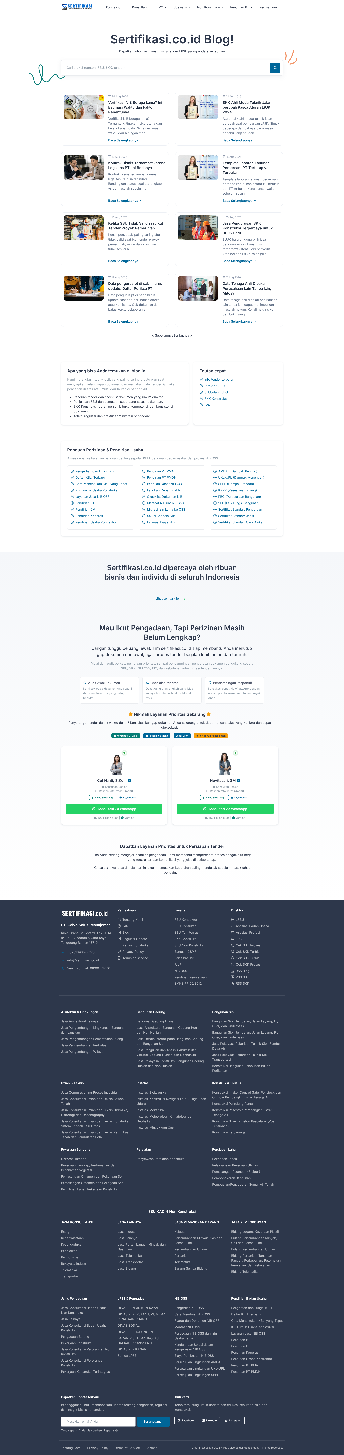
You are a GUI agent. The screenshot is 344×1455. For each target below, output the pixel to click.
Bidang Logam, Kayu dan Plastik (255, 1232)
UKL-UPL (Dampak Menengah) (241, 477)
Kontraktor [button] (114, 7)
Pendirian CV (85, 509)
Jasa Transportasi (131, 1262)
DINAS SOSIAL (129, 1325)
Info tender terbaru (218, 379)
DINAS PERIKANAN (132, 1349)
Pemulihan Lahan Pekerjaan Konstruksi (89, 1189)
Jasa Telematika (130, 1256)
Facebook (188, 1420)
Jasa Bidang (127, 1268)
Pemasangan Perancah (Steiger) (236, 1172)
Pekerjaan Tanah (224, 1159)
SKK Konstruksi (215, 398)
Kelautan (180, 1232)
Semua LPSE (127, 1356)
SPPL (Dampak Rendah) (236, 484)
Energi (65, 1232)
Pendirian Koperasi (89, 516)
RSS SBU (242, 977)
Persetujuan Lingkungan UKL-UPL (199, 1368)
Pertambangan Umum (190, 1249)
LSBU (240, 920)
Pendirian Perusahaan (190, 977)
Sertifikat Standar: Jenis (236, 516)
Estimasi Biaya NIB (161, 522)
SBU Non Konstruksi (189, 945)
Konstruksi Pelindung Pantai (233, 1104)
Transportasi (70, 1276)
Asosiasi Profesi (248, 932)
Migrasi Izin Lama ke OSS (166, 509)
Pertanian (181, 1256)
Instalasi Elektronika (151, 1092)
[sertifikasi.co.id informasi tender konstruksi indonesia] (77, 7)
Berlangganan (153, 1421)
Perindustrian (70, 1257)
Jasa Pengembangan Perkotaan (84, 1045)
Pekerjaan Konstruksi (76, 1343)
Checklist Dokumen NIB (164, 497)
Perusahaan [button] (268, 7)
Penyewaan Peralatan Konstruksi (161, 1159)
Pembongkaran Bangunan (231, 1178)
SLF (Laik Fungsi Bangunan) (239, 503)
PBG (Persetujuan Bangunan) (239, 497)
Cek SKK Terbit (247, 952)
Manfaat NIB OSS (187, 1327)
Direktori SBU (214, 386)
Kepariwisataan (72, 1238)
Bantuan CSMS (185, 952)
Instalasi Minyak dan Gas (155, 1127)
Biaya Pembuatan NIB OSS (194, 1356)
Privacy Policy (133, 952)
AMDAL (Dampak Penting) (237, 471)
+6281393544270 (81, 952)
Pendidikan (69, 1251)
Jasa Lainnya (127, 1238)
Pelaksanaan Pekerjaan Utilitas (235, 1165)
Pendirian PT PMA (160, 471)
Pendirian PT (84, 503)
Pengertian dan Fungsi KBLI (95, 471)
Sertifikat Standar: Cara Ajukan (241, 522)
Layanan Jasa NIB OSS (92, 497)
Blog (125, 932)
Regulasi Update (134, 939)
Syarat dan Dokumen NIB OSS (196, 1321)
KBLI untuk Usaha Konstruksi (96, 490)
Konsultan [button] (139, 7)
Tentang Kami (132, 920)
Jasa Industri (127, 1232)
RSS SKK (242, 983)
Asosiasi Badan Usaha (252, 926)
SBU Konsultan (185, 926)
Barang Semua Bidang (190, 1268)
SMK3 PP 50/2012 (188, 983)
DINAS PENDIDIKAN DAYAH (139, 1308)
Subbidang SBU (216, 392)
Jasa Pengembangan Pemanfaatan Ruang (92, 1039)
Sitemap (152, 1448)
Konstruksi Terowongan (229, 1132)
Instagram (235, 1420)
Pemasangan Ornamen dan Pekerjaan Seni (92, 1176)
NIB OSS (180, 971)
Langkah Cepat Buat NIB (165, 490)
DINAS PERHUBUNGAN (135, 1332)
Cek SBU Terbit (247, 958)
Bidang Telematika (245, 1271)
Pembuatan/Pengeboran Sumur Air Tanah (243, 1184)
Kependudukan (72, 1244)
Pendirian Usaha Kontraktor (95, 522)
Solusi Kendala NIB (161, 516)
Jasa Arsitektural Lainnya (79, 1021)
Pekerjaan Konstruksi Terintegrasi (86, 1372)
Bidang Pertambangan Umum (253, 1249)
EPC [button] (160, 7)
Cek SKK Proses (248, 964)
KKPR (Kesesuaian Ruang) (237, 490)
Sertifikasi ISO (184, 958)
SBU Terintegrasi (186, 932)
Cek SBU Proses (248, 945)
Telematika (69, 1270)
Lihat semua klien (168, 598)
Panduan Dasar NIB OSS (165, 484)
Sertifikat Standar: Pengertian (240, 509)
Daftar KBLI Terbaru (90, 477)
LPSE (240, 939)
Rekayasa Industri (74, 1264)
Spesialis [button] (180, 7)
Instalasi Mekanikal (151, 1110)
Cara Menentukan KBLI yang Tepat (101, 484)
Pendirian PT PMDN (161, 477)
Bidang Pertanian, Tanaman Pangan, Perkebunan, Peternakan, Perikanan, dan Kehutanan (256, 1260)
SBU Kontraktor (185, 920)
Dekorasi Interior (73, 1159)
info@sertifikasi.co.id (83, 960)
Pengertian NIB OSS (189, 1308)
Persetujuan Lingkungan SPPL (196, 1375)
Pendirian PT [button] (239, 7)
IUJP (177, 964)
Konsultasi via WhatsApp (116, 809)
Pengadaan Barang (75, 1337)
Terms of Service (135, 958)
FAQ (207, 405)
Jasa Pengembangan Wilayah (83, 1052)
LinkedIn (211, 1420)
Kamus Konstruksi (135, 945)
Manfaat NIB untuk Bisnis (165, 503)
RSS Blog (243, 971)
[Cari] (275, 68)
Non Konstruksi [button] (208, 7)
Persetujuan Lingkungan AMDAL (198, 1362)
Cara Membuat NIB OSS (192, 1314)
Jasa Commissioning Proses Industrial (89, 1092)
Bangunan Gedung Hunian (156, 1021)
